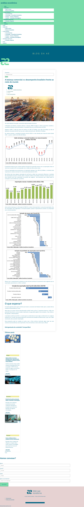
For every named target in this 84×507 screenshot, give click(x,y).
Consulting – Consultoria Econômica (13, 15)
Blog (5, 22)
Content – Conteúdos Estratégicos (13, 18)
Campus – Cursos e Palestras (12, 16)
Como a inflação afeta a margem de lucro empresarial (12, 438)
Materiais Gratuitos (8, 19)
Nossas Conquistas (9, 10)
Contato (6, 24)
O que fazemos (7, 12)
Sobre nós (6, 7)
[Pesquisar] (6, 76)
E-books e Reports (9, 21)
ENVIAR (4, 484)
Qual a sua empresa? (4, 478)
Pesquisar (7, 72)
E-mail (2, 468)
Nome (1, 463)
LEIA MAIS (8, 373)
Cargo (1, 473)
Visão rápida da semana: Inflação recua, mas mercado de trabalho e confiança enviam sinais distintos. (13, 359)
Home (5, 6)
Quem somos (8, 9)
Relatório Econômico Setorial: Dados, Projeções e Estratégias (13, 399)
